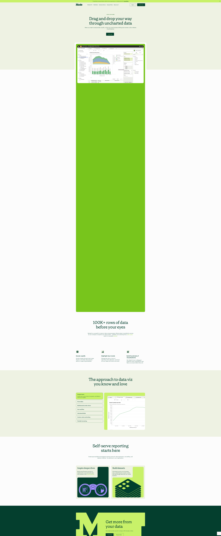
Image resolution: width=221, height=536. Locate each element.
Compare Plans (110, 4)
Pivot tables (80, 401)
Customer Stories (102, 4)
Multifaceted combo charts (84, 405)
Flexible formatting (82, 421)
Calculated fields (81, 413)
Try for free (110, 34)
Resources (116, 4)
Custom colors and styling (83, 417)
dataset (115, 336)
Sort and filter (80, 409)
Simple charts (80, 394)
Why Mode (96, 4)
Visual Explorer (90, 474)
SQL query (130, 334)
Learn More (126, 1)
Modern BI (89, 4)
